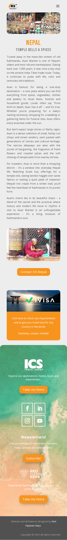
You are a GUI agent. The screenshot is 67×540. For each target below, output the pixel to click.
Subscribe (33, 458)
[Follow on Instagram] (27, 420)
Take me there (33, 389)
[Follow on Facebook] (27, 408)
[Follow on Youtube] (39, 420)
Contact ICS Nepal (34, 272)
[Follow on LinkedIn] (39, 408)
